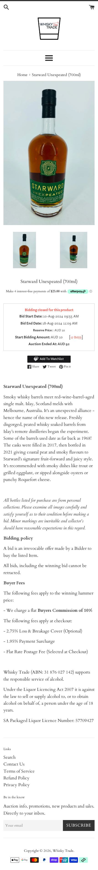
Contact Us (13, 764)
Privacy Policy (16, 785)
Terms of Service (19, 771)
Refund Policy (16, 778)
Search (9, 757)
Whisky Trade (63, 850)
